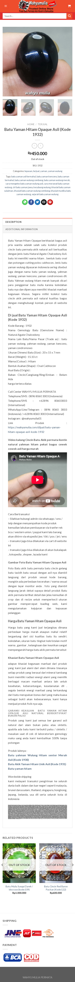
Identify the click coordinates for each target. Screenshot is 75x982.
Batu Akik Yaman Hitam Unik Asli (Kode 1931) (37, 764)
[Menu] (6, 6)
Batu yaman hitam (20, 768)
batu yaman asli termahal (23, 176)
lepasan (28, 171)
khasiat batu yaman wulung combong (32, 190)
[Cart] (69, 6)
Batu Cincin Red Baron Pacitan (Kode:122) (56, 888)
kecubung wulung (42, 187)
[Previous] (8, 62)
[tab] (37, 221)
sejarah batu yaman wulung (45, 194)
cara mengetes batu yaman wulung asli (24, 183)
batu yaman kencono (47, 176)
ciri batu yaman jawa (23, 187)
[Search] (69, 16)
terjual (43, 124)
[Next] (66, 62)
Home (30, 124)
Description (13, 222)
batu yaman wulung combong (29, 180)
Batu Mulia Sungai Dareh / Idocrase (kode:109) (19, 888)
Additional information (21, 229)
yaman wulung (55, 171)
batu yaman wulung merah (57, 180)
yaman (43, 171)
